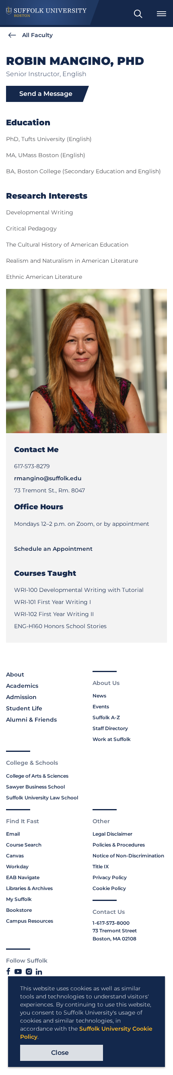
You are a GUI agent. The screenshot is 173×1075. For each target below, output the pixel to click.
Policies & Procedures (119, 845)
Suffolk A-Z (106, 717)
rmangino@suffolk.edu (48, 478)
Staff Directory (110, 728)
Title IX (101, 866)
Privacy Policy (110, 877)
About (15, 674)
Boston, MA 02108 (114, 939)
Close (60, 1052)
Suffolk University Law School (42, 798)
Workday (17, 866)
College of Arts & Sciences (37, 776)
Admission (21, 697)
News (99, 696)
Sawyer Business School (35, 787)
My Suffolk (19, 899)
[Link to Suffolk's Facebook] (8, 972)
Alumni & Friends (31, 719)
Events (101, 707)
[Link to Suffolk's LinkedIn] (39, 972)
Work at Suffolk (112, 739)
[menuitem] (138, 14)
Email (13, 834)
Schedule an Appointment (53, 548)
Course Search (23, 845)
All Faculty (37, 35)
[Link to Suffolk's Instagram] (29, 972)
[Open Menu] (161, 13)
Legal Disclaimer (112, 834)
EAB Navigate (22, 877)
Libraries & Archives (29, 888)
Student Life (24, 708)
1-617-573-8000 (111, 923)
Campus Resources (29, 921)
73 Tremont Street (115, 931)
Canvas (15, 856)
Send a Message (45, 94)
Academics (22, 685)
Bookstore (19, 910)
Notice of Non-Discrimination (128, 856)
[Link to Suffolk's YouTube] (18, 972)
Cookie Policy (109, 888)
